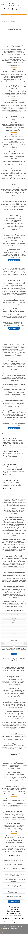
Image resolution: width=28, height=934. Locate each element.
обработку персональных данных (17, 650)
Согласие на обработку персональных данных (14, 919)
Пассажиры (14, 640)
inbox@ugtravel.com (14, 913)
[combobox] (14, 21)
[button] (7, 445)
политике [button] (19, 928)
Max (24, 9)
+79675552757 (6, 9)
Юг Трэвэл (12, 3)
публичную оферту (19, 649)
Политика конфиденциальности (14, 922)
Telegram (16, 9)
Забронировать (14, 260)
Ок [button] (2, 932)
